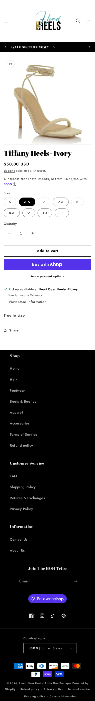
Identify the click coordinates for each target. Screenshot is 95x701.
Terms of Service (24, 434)
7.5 (61, 201)
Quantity (10, 223)
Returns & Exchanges (27, 497)
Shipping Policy (23, 487)
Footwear (17, 390)
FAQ (13, 476)
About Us (17, 550)
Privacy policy (53, 689)
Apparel (16, 412)
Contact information (63, 696)
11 (62, 212)
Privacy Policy (21, 508)
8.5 (12, 212)
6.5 (27, 201)
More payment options (47, 276)
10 (45, 212)
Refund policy (21, 445)
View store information (28, 301)
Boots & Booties (23, 401)
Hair (13, 379)
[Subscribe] (75, 581)
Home (14, 368)
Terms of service (79, 689)
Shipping (9, 171)
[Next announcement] (89, 47)
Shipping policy (34, 696)
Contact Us (19, 539)
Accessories (20, 423)
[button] (6, 21)
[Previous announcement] (5, 47)
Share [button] (14, 330)
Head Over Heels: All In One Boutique (45, 683)
